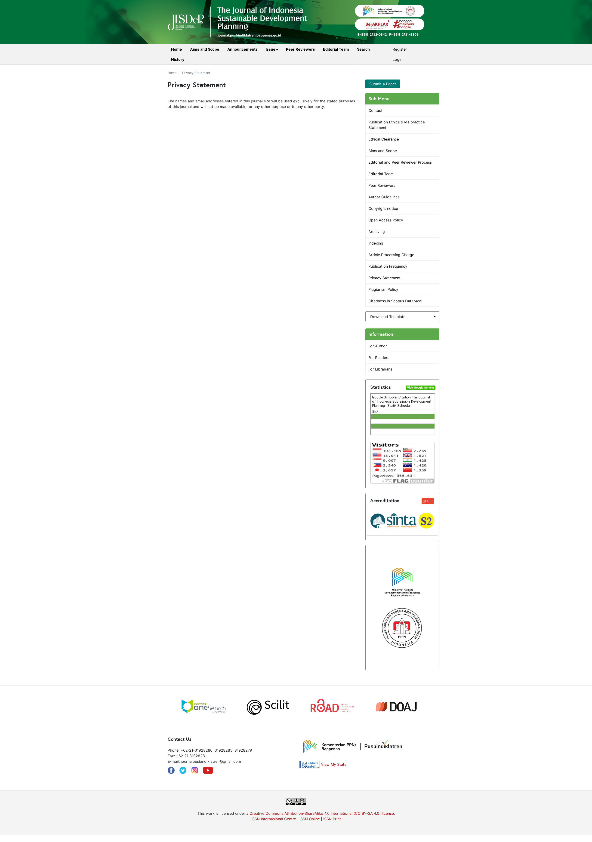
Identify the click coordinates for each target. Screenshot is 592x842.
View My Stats (333, 764)
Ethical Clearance (383, 139)
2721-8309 (410, 34)
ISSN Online (309, 819)
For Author (377, 346)
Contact (375, 110)
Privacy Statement (384, 278)
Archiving (376, 231)
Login (397, 59)
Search (363, 49)
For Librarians (380, 369)
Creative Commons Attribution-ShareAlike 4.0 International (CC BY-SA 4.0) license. (322, 813)
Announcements (242, 49)
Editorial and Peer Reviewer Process (400, 162)
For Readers (378, 357)
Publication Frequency (387, 266)
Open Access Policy (385, 220)
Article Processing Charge (391, 254)
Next (428, 707)
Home (176, 49)
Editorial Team (336, 49)
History (177, 59)
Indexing (375, 243)
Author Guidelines (383, 197)
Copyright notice (383, 208)
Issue (271, 49)
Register (400, 49)
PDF (429, 501)
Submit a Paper (382, 84)
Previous (164, 707)
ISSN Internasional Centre (273, 819)
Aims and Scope (204, 49)
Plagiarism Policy (383, 289)
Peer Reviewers (300, 49)
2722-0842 (378, 34)
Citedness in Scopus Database (395, 301)
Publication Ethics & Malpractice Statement (396, 125)
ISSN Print (332, 819)
